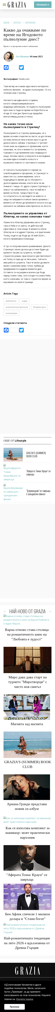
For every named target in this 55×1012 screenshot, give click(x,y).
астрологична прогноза (17, 307)
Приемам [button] (14, 1007)
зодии (24, 301)
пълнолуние (11, 313)
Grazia (6, 22)
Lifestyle (17, 22)
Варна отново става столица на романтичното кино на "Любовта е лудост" (27, 634)
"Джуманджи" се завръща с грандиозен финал (38, 492)
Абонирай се (42, 4)
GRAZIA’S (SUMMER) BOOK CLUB (36, 454)
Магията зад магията (27, 724)
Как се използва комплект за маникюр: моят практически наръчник (27, 832)
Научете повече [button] (24, 999)
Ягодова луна (39, 307)
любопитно (11, 301)
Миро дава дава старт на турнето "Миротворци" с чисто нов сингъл (27, 682)
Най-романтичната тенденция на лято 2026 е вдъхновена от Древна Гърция (27, 943)
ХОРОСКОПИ (30, 22)
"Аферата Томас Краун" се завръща (38, 472)
